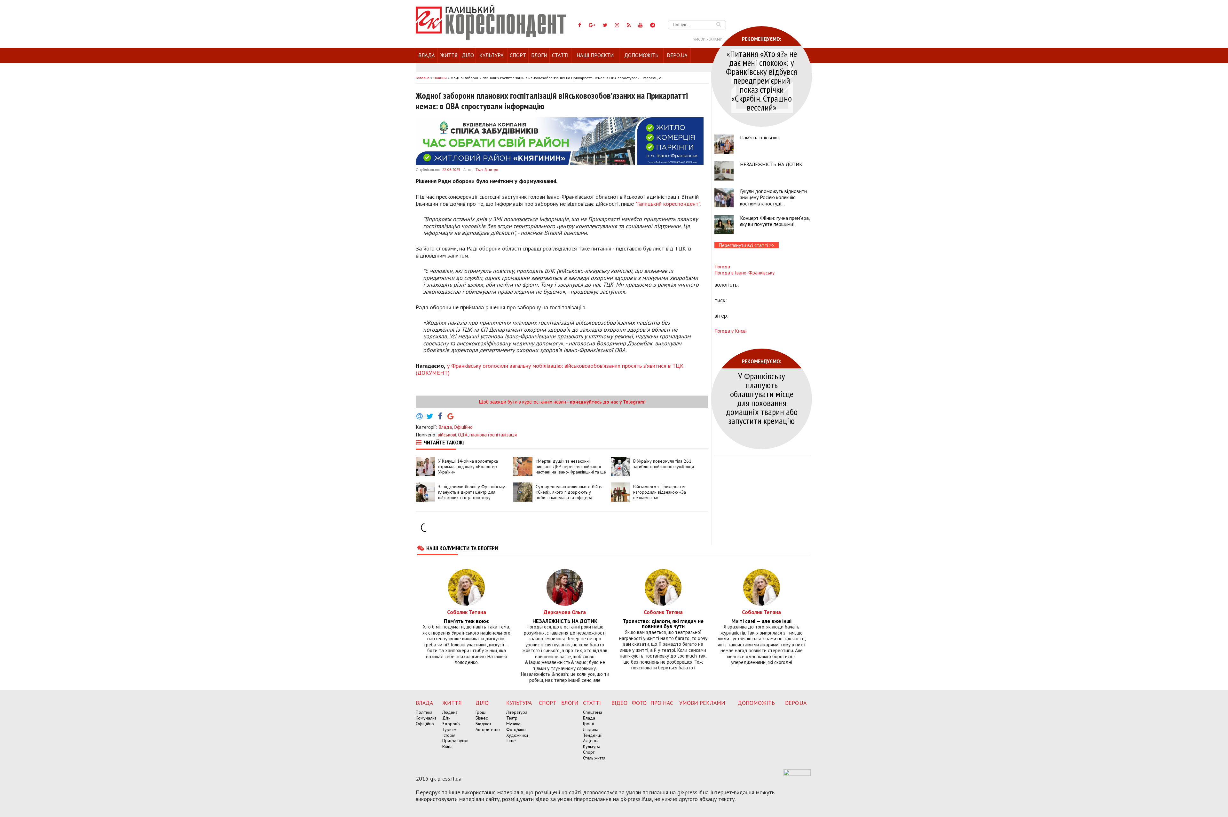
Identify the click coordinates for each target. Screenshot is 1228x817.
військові (447, 434)
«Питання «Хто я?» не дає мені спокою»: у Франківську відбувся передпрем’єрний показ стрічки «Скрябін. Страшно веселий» (761, 80)
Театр (511, 718)
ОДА (463, 434)
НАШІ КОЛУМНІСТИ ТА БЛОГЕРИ (462, 548)
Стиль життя (594, 758)
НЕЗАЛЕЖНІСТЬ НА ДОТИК (771, 164)
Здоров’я (451, 724)
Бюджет (483, 724)
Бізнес (482, 718)
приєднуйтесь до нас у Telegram (607, 401)
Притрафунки (455, 741)
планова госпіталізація (493, 434)
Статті (560, 55)
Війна (447, 746)
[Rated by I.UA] (797, 774)
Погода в (744, 272)
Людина (450, 712)
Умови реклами (707, 39)
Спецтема (592, 712)
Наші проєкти (595, 55)
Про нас (661, 702)
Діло (468, 55)
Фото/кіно (516, 729)
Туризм (449, 729)
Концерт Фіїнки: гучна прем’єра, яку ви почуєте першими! (775, 221)
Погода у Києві (730, 331)
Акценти (591, 741)
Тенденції (592, 735)
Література (516, 712)
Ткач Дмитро (487, 169)
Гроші (481, 712)
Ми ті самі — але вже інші (761, 621)
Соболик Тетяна (466, 612)
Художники (517, 735)
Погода (722, 266)
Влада (426, 55)
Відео (619, 702)
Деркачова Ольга (565, 612)
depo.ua (677, 55)
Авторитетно (488, 729)
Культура (491, 55)
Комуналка (426, 718)
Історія (448, 735)
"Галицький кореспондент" (667, 203)
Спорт (518, 55)
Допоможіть (641, 55)
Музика (513, 724)
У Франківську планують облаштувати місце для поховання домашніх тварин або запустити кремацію (762, 398)
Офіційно (463, 427)
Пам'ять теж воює (760, 137)
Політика (424, 712)
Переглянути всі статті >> (747, 245)
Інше (511, 741)
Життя (448, 55)
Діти (446, 718)
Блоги (539, 55)
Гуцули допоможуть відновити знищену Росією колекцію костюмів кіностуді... (773, 197)
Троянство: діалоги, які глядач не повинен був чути (663, 624)
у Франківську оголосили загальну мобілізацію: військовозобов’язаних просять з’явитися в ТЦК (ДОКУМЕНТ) (549, 369)
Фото (639, 702)
